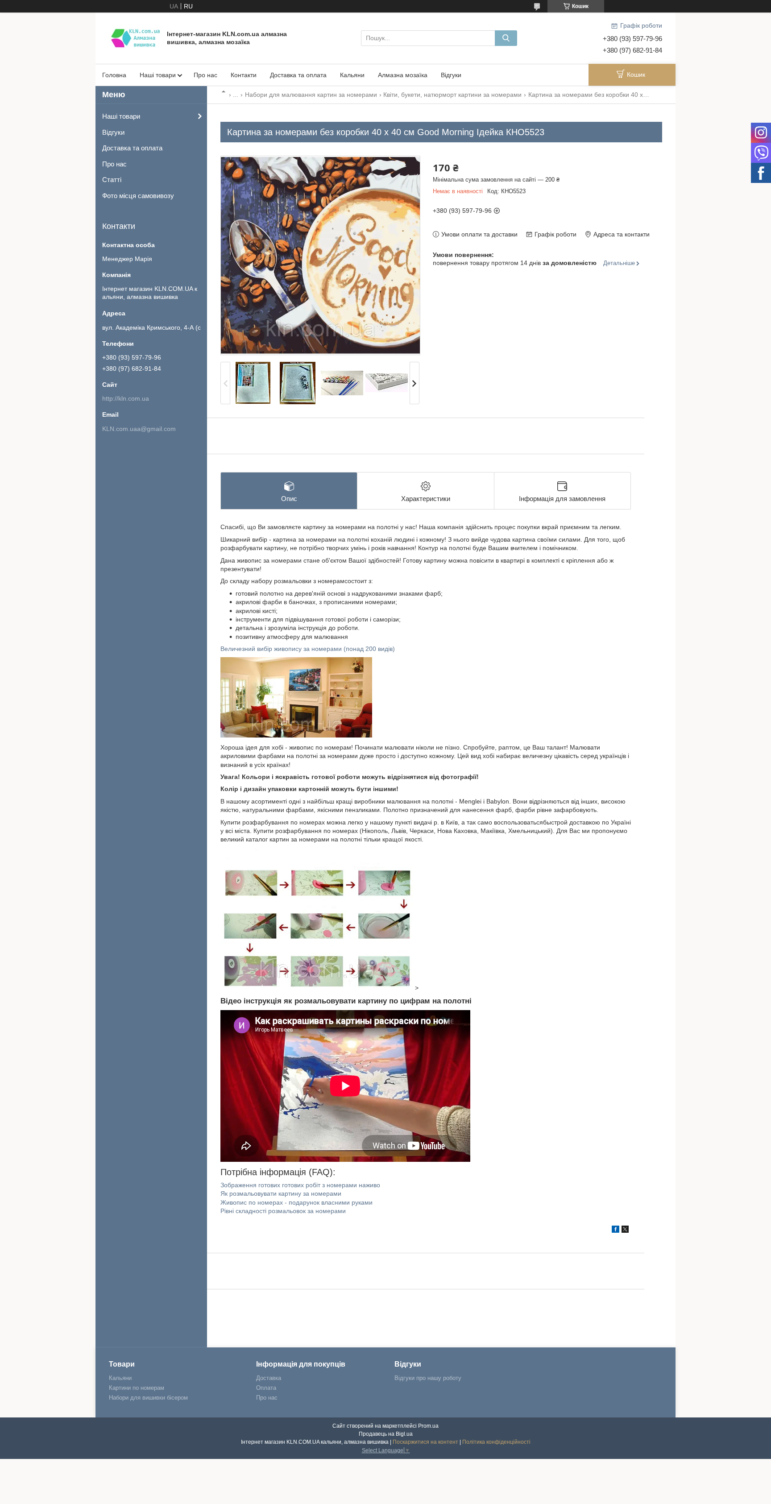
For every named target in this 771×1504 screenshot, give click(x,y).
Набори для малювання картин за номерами (311, 94)
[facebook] (615, 1230)
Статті (111, 179)
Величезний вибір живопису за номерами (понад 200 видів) (307, 648)
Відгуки (451, 75)
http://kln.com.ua (125, 398)
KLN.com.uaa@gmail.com (139, 428)
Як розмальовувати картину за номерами (280, 1193)
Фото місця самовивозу (138, 195)
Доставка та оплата (298, 75)
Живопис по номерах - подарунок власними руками (296, 1202)
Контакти (244, 75)
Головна (114, 75)
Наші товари (158, 75)
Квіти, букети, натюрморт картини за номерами (452, 94)
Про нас (205, 75)
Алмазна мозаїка (402, 75)
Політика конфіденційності (496, 1442)
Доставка (268, 1378)
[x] (625, 1230)
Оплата (266, 1387)
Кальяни (352, 75)
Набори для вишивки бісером (148, 1397)
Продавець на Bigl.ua (386, 1434)
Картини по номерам (136, 1387)
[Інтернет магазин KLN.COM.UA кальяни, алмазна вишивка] (135, 37)
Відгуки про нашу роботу (427, 1378)
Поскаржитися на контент (425, 1442)
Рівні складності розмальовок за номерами (283, 1210)
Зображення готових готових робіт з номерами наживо (300, 1185)
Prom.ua (428, 1426)
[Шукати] (506, 38)
